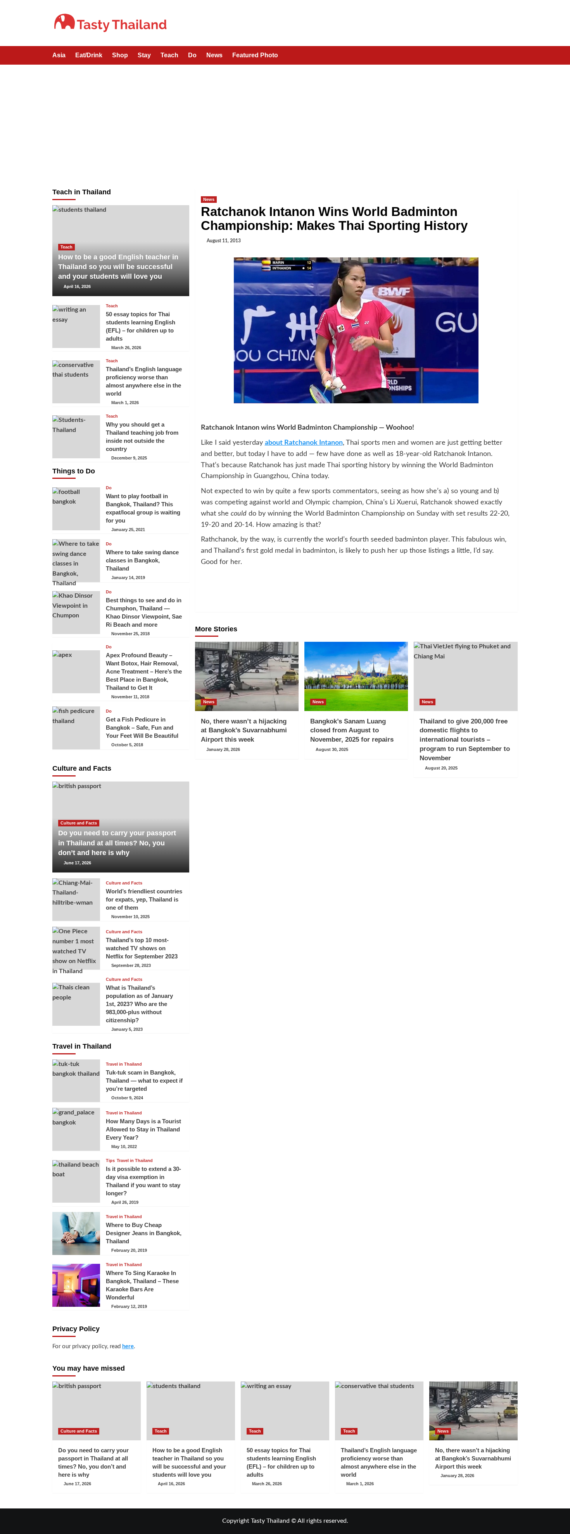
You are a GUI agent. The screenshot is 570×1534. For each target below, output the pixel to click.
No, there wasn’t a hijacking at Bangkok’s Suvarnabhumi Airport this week (244, 731)
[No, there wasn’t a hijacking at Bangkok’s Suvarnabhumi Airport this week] (247, 676)
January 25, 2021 (128, 529)
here (128, 1346)
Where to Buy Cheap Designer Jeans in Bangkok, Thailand (143, 1233)
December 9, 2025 (129, 458)
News (214, 55)
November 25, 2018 (130, 633)
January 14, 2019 (128, 577)
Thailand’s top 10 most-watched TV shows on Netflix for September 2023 (142, 948)
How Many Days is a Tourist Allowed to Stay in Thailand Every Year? (143, 1129)
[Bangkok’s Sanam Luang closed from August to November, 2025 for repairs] (356, 676)
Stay (144, 55)
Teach (169, 55)
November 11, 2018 (130, 696)
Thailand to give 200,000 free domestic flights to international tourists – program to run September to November (465, 740)
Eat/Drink (88, 55)
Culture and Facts (78, 823)
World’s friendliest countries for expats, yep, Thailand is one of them (144, 899)
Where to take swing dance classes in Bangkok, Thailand (142, 560)
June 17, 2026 (77, 862)
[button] (513, 56)
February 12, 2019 (129, 1306)
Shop (120, 55)
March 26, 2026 (126, 347)
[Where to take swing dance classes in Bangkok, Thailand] (76, 560)
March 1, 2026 (125, 402)
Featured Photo (255, 55)
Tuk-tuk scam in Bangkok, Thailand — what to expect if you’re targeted (144, 1080)
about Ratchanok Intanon (304, 442)
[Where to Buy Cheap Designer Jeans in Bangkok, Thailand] (76, 1233)
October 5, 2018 (127, 744)
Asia (59, 55)
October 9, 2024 (127, 1097)
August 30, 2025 (332, 749)
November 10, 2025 (130, 916)
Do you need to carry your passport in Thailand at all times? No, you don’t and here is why (117, 842)
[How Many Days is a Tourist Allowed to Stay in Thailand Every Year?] (76, 1129)
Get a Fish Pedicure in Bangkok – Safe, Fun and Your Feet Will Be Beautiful (142, 727)
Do (192, 55)
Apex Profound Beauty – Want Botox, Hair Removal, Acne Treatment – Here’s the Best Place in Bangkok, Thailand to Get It (144, 671)
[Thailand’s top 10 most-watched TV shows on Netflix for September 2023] (76, 948)
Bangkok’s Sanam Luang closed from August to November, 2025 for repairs (352, 731)
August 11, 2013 (224, 240)
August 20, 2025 (441, 768)
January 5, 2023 (127, 1029)
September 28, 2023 (131, 965)
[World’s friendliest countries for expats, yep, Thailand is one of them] (76, 899)
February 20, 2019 (129, 1250)
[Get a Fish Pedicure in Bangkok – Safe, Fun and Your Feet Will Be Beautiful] (76, 727)
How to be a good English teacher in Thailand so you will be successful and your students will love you (118, 266)
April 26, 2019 (124, 1202)
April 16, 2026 (77, 286)
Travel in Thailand (124, 1064)
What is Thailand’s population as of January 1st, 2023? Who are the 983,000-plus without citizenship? (139, 1003)
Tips (110, 1161)
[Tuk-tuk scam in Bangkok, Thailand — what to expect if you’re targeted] (76, 1080)
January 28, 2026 (223, 749)
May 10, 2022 (124, 1146)
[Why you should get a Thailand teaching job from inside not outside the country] (76, 436)
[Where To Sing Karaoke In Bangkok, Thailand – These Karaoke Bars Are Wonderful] (76, 1285)
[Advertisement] (285, 123)
